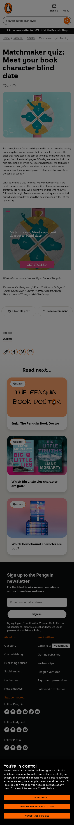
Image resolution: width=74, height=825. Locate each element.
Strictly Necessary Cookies (37, 806)
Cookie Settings (37, 797)
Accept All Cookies (37, 815)
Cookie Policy (46, 788)
